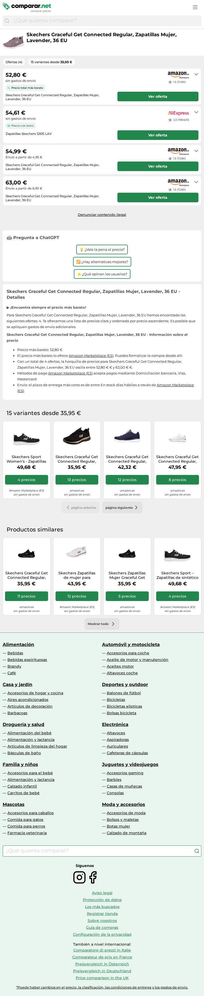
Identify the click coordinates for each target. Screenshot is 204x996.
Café (11, 673)
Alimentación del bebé (29, 733)
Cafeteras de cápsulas (127, 753)
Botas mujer (118, 826)
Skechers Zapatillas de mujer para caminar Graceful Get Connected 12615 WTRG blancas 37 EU (77, 575)
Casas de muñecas (124, 786)
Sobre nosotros (102, 920)
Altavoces (116, 733)
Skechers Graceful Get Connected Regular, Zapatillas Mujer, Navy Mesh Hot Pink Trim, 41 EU (127, 459)
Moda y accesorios (123, 804)
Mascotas (13, 804)
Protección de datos (102, 899)
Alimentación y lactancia (30, 739)
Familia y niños (20, 764)
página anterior (83, 508)
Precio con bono (22, 125)
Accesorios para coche (128, 653)
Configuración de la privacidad (102, 934)
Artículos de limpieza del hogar (37, 746)
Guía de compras (102, 927)
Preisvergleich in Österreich (102, 964)
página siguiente (119, 508)
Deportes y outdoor (125, 684)
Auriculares (117, 746)
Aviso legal (102, 892)
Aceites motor (120, 666)
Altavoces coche (122, 673)
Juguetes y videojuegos (130, 764)
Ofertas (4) (14, 62)
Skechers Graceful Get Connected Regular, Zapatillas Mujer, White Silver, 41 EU (177, 459)
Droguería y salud (23, 724)
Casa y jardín (17, 684)
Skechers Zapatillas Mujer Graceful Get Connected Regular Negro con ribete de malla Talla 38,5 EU (127, 575)
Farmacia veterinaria (27, 832)
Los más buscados (102, 906)
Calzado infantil (22, 786)
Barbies (114, 779)
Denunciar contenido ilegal (102, 214)
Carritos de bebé (23, 793)
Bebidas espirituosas (27, 659)
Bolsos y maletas (123, 819)
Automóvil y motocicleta (131, 644)
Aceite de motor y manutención (137, 659)
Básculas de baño (24, 753)
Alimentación (18, 644)
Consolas (115, 793)
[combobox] (106, 20)
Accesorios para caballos (30, 812)
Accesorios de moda (126, 812)
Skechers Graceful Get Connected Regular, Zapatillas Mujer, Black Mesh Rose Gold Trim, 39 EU (77, 459)
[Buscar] (7, 20)
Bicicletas (116, 699)
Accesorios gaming (125, 773)
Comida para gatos (25, 819)
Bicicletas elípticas (124, 706)
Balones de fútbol (124, 693)
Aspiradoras (118, 739)
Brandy (14, 666)
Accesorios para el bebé (30, 773)
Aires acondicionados (27, 699)
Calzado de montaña (126, 832)
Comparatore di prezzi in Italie (102, 950)
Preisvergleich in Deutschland (102, 971)
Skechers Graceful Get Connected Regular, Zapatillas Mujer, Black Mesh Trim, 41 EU (26, 575)
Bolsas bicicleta (121, 713)
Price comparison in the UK (102, 977)
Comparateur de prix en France (102, 957)
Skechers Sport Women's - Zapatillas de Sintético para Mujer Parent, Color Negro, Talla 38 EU (26, 459)
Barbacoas (17, 713)
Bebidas (15, 653)
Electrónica (115, 724)
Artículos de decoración (30, 706)
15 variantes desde (51, 62)
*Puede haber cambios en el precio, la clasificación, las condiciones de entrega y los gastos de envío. (102, 987)
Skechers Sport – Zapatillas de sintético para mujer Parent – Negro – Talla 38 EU (177, 575)
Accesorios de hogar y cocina (35, 693)
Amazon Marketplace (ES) (91, 355)
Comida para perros (26, 826)
